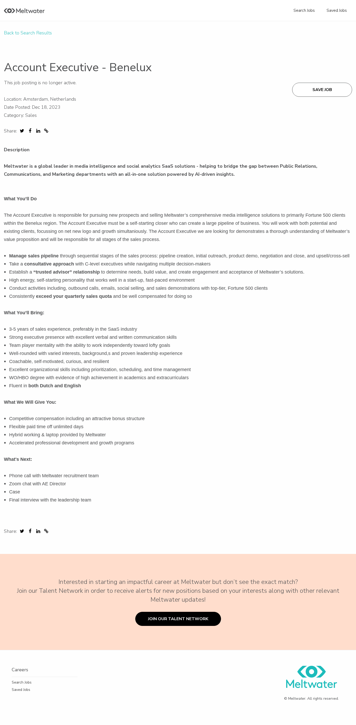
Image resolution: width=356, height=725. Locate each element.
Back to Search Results (28, 33)
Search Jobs (304, 10)
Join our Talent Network (178, 619)
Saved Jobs (337, 10)
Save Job (322, 90)
